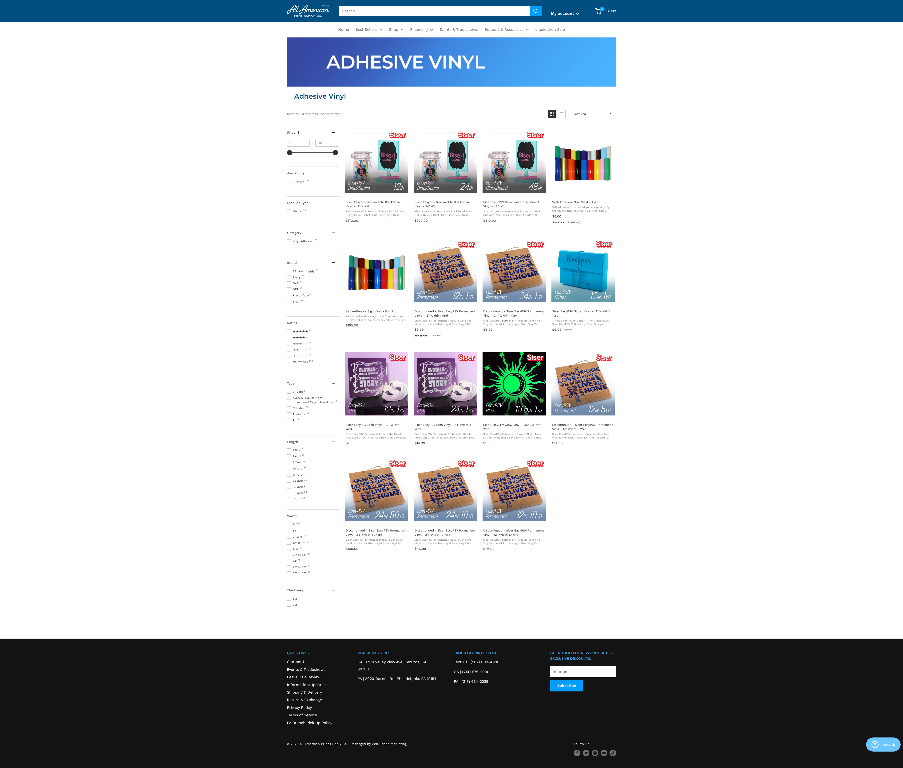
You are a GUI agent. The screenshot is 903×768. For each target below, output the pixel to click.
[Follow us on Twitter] (586, 752)
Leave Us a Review (303, 677)
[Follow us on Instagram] (595, 752)
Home (343, 29)
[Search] (536, 11)
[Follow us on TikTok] (613, 752)
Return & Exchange (304, 700)
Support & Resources (504, 29)
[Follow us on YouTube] (604, 752)
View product (376, 191)
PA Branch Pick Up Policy (309, 723)
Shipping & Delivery (304, 692)
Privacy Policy (299, 707)
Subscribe (566, 685)
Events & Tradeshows (459, 29)
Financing (419, 29)
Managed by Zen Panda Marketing (379, 744)
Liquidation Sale (550, 29)
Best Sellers (366, 29)
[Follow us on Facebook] (577, 752)
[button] (552, 114)
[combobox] (434, 11)
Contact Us (297, 661)
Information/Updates (306, 685)
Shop (393, 29)
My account (563, 13)
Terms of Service (302, 715)
